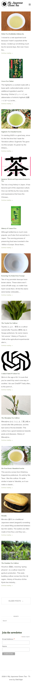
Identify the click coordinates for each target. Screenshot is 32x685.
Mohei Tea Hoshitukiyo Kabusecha (12, 34)
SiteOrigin (19, 679)
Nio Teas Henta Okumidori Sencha (12, 468)
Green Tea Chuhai (7, 81)
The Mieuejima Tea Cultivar (10, 418)
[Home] (12, 6)
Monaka (4, 516)
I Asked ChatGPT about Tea (10, 373)
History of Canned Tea (8, 228)
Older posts (16, 601)
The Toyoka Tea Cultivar (9, 323)
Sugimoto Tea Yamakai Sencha (11, 132)
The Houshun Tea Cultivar (10, 563)
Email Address (8, 639)
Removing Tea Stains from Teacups (13, 276)
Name (4, 646)
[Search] (28, 619)
